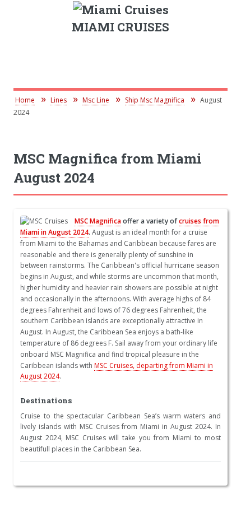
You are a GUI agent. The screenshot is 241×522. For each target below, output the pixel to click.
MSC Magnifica (98, 221)
